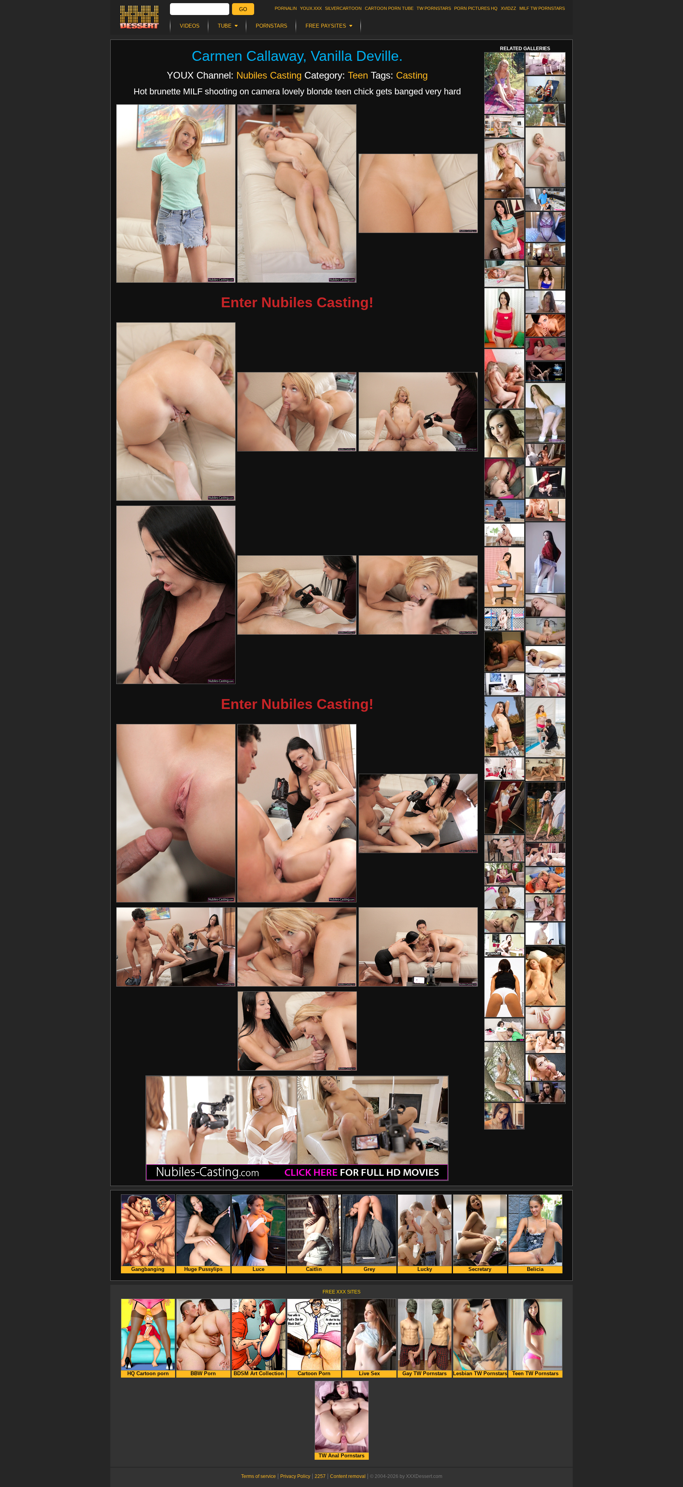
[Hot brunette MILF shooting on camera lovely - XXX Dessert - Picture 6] (418, 411)
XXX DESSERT (139, 17)
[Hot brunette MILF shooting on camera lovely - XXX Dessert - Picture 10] (176, 813)
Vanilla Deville (355, 56)
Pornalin (286, 8)
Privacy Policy (295, 1476)
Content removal (348, 1476)
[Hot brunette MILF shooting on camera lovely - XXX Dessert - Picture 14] (297, 947)
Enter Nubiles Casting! (297, 302)
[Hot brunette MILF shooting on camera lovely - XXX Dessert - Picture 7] (176, 595)
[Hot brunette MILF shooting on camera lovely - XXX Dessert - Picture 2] (297, 193)
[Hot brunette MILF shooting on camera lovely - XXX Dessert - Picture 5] (297, 411)
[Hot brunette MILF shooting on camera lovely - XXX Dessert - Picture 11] (297, 813)
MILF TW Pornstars (542, 8)
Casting (412, 75)
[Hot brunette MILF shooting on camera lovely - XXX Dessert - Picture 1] (176, 193)
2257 (320, 1476)
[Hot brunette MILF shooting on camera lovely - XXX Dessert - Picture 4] (176, 411)
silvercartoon (343, 8)
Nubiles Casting (269, 75)
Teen (358, 75)
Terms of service (258, 1476)
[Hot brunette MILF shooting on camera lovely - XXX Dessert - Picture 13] (176, 947)
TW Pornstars (434, 8)
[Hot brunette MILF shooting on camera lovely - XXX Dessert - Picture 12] (418, 813)
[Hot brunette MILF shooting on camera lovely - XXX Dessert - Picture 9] (418, 595)
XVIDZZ (508, 8)
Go (243, 9)
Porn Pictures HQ (476, 8)
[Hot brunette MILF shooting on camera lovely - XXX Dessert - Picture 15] (418, 947)
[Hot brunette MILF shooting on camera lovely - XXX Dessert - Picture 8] (297, 595)
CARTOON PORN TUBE (389, 8)
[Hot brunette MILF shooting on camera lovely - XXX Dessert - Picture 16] (297, 1031)
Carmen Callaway (247, 56)
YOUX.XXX (311, 8)
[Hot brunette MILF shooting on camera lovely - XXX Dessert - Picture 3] (418, 193)
